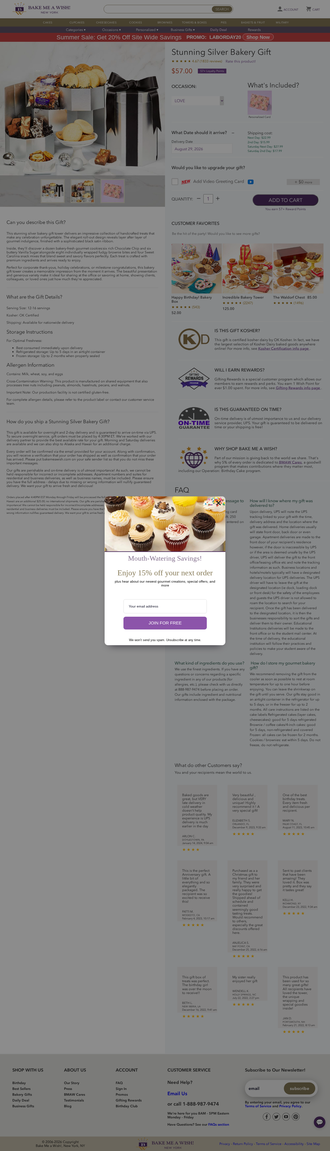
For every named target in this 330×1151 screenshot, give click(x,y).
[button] (165, 623)
